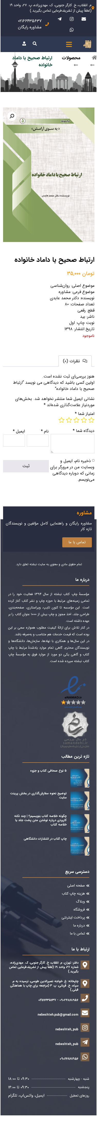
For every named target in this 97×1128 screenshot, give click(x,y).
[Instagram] (71, 18)
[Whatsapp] (71, 29)
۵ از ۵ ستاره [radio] (61, 420)
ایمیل (19, 431)
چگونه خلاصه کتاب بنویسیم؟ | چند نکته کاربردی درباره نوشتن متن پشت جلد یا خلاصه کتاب (40, 820)
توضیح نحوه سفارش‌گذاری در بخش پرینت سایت (38, 795)
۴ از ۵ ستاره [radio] (69, 420)
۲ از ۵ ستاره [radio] (84, 420)
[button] (11, 116)
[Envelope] (83, 18)
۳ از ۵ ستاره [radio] (76, 420)
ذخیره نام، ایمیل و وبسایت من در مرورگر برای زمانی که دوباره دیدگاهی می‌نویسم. (72, 470)
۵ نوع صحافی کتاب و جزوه (48, 770)
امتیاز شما (84, 414)
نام (45, 431)
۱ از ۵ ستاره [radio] (91, 420)
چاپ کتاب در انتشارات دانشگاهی (45, 838)
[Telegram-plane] (59, 18)
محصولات (71, 58)
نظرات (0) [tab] (72, 361)
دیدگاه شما (83, 431)
